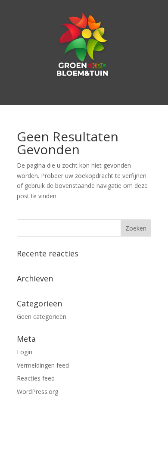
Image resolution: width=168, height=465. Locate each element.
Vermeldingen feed (43, 365)
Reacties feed (36, 378)
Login (24, 352)
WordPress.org (37, 391)
